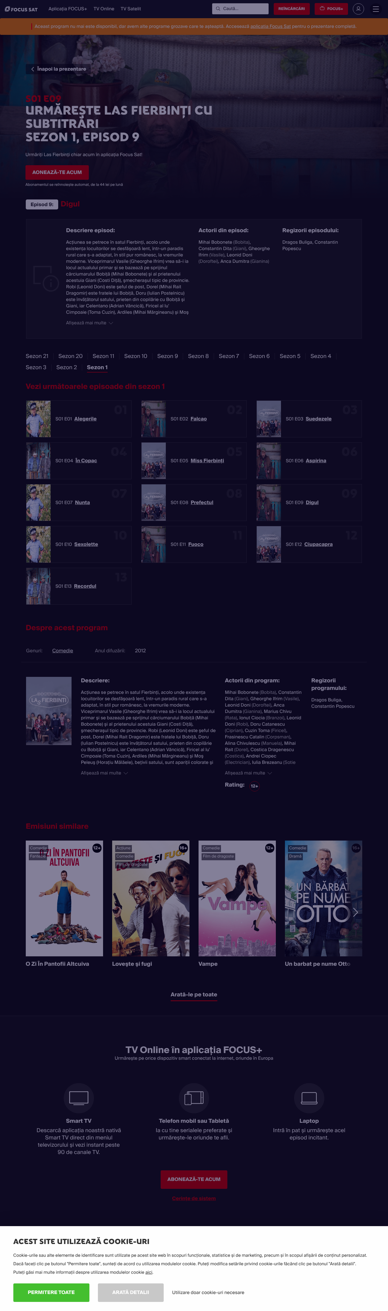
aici (149, 1272)
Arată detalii (130, 1292)
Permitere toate (51, 1292)
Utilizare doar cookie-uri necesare (208, 1292)
